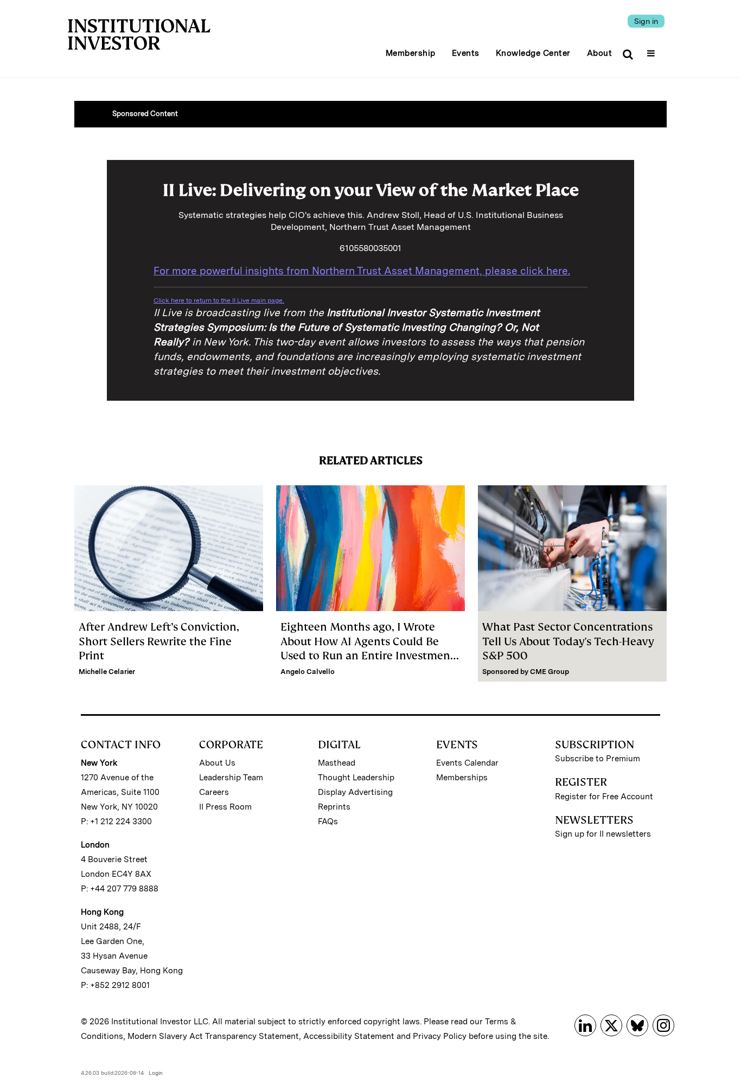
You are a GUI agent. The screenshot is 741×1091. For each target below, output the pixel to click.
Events (466, 53)
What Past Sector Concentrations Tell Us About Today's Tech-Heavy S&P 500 (568, 641)
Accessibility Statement (348, 1036)
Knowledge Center (533, 53)
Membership (411, 53)
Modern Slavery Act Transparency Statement (213, 1036)
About (599, 53)
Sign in (646, 21)
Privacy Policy (440, 1036)
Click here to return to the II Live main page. (219, 300)
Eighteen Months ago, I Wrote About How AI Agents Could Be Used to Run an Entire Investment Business (367, 648)
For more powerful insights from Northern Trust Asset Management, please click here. (362, 271)
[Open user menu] (652, 50)
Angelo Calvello (307, 672)
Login (156, 1072)
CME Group (549, 672)
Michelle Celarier (107, 672)
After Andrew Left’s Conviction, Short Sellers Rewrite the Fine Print (159, 641)
